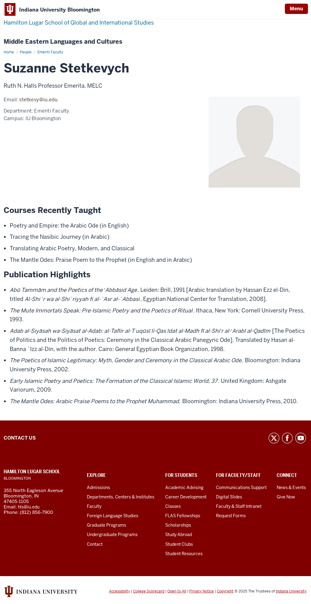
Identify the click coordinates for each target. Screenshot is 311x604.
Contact (95, 544)
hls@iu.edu (28, 507)
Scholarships (178, 525)
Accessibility (119, 591)
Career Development (186, 497)
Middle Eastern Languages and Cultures (63, 41)
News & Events (291, 487)
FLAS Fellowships (182, 515)
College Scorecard (148, 591)
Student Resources (184, 553)
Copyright (225, 591)
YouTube (300, 438)
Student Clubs (179, 544)
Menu (296, 8)
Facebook (287, 438)
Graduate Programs (106, 525)
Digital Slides (229, 497)
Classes (173, 506)
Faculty (94, 506)
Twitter (273, 438)
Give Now (286, 497)
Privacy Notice (201, 591)
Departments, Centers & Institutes (120, 497)
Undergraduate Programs (112, 534)
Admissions (98, 487)
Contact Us (20, 438)
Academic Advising (184, 487)
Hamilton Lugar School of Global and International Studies (79, 22)
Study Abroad (178, 534)
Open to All (176, 591)
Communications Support (241, 487)
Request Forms (231, 515)
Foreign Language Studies (112, 515)
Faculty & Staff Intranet (238, 506)
